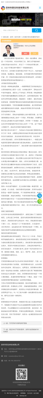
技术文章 (17, 37)
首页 (11, 37)
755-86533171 (39, 195)
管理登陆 (22, 393)
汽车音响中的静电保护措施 (18, 323)
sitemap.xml (23, 395)
